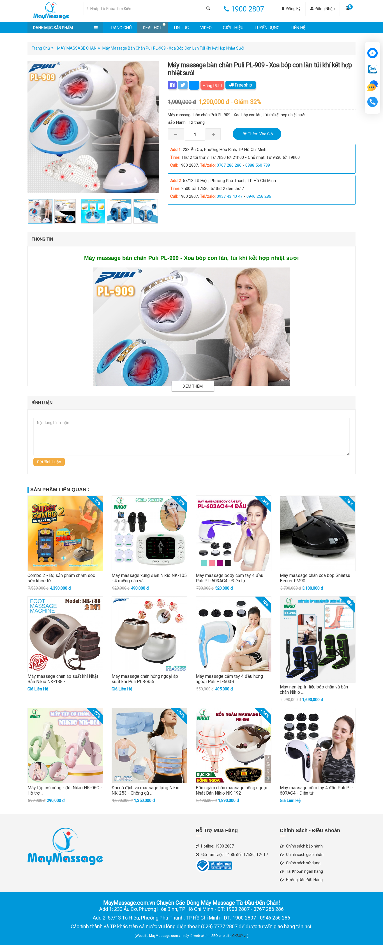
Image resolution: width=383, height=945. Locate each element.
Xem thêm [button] (193, 386)
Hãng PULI (212, 85)
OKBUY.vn (239, 936)
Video (206, 27)
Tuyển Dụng (267, 27)
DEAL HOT (152, 27)
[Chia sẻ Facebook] (172, 85)
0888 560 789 (257, 165)
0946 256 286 (258, 196)
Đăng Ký (293, 8)
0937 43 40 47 (230, 196)
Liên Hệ (298, 27)
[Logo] (48, 9)
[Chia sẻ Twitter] (182, 85)
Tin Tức (181, 27)
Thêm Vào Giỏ (260, 134)
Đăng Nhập (325, 8)
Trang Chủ (120, 27)
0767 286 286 (229, 165)
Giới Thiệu (233, 27)
